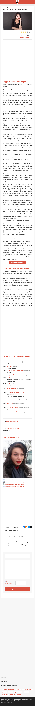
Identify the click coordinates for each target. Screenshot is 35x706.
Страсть (10, 366)
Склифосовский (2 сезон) (15, 392)
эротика (18, 694)
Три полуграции (12, 407)
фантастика (5, 694)
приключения (18, 692)
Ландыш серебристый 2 (15, 412)
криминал (30, 689)
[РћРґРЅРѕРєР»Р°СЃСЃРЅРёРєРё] (26, 527)
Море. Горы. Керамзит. (12, 421)
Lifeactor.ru (28, 699)
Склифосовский (12, 399)
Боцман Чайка (12, 375)
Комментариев (24, 37)
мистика (10, 692)
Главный (10, 383)
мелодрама (11, 689)
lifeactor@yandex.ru (12, 700)
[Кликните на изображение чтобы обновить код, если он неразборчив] (10, 583)
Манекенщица (11, 388)
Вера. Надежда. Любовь (12, 428)
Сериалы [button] (3, 677)
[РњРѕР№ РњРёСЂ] (29, 527)
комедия (4, 689)
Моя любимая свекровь (15, 370)
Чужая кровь (11, 362)
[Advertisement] (17, 57)
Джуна (9, 377)
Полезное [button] (4, 681)
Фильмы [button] (3, 674)
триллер (12, 694)
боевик (18, 689)
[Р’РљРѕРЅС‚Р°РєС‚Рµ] (24, 527)
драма (24, 689)
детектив (4, 692)
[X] (31, 527)
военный (26, 692)
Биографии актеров (19, 699)
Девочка (10, 403)
